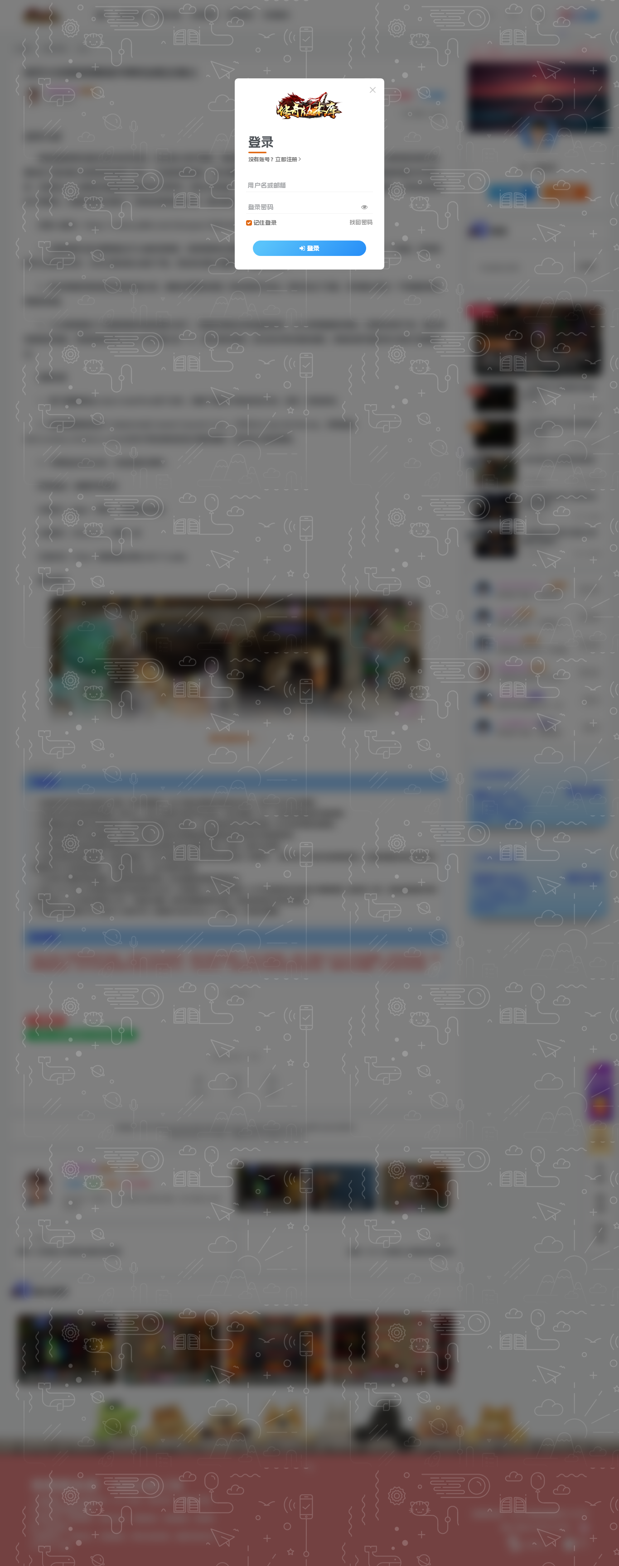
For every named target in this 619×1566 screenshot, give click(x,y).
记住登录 (265, 223)
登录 (313, 248)
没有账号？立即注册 (272, 159)
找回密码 (361, 222)
